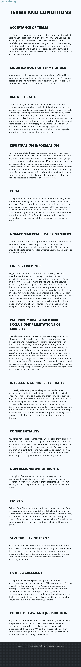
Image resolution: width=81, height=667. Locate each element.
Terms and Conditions (48, 646)
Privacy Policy (49, 177)
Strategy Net (41, 645)
